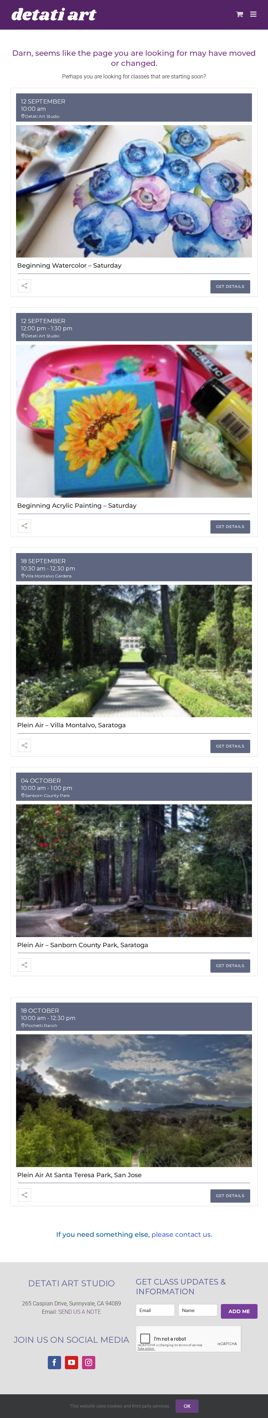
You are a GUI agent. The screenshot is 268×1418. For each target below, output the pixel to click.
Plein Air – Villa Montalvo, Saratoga (71, 725)
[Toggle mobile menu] (254, 14)
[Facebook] (54, 1362)
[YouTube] (71, 1362)
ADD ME (239, 1311)
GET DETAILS (230, 286)
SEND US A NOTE (79, 1312)
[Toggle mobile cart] (239, 14)
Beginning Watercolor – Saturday (69, 265)
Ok (187, 1406)
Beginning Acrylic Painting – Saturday (76, 505)
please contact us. (181, 1235)
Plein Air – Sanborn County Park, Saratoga (82, 945)
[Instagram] (88, 1362)
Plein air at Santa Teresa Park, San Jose (79, 1175)
